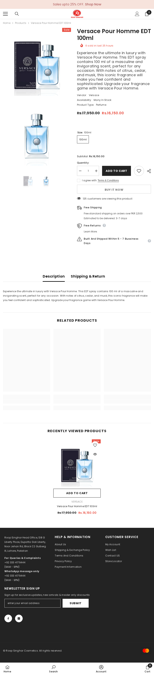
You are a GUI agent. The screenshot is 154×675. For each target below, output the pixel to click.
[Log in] (137, 14)
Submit (76, 603)
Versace (94, 95)
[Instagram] (19, 618)
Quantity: (83, 162)
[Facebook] (8, 618)
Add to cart (116, 171)
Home (6, 23)
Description (54, 276)
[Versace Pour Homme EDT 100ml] (77, 463)
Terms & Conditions (108, 180)
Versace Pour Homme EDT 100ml (77, 506)
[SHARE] (147, 171)
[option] (28, 180)
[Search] (16, 13)
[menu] (5, 13)
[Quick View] (95, 454)
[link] (26, 401)
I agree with (89, 180)
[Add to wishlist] (139, 171)
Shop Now (93, 4)
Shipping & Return (88, 276)
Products (20, 23)
